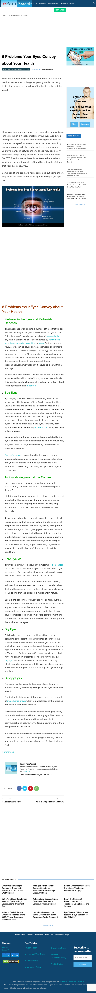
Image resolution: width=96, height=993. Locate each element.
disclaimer (26, 771)
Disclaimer (72, 982)
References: (8, 752)
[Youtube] (17, 955)
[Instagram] (8, 955)
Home (4, 16)
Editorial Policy (31, 960)
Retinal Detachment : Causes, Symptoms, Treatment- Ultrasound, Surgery (77, 888)
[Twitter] (24, 788)
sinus (41, 343)
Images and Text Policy (35, 954)
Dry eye (8, 660)
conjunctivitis (52, 336)
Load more (79, 204)
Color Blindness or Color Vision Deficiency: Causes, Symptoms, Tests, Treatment (45, 915)
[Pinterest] (30, 788)
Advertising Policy (59, 948)
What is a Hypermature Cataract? (50, 802)
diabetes (31, 386)
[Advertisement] (33, 35)
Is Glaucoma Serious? (11, 802)
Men (74, 124)
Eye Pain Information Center (17, 16)
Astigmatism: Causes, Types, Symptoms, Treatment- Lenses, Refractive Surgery (45, 901)
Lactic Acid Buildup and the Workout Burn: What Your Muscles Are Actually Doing (76, 196)
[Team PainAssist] (11, 769)
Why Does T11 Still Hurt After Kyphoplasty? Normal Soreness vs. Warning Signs (76, 146)
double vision (41, 427)
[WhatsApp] (36, 788)
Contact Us (5, 950)
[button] (94, 3)
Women (85, 124)
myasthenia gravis (16, 701)
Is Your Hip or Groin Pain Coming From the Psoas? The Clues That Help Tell (77, 185)
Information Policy (33, 967)
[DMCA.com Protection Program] (10, 962)
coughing (30, 343)
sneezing (20, 343)
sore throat (10, 343)
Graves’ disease (13, 455)
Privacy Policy (31, 948)
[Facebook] (19, 788)
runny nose (54, 340)
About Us (5, 947)
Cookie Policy (57, 964)
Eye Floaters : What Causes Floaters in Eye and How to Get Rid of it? (76, 915)
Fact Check (60, 10)
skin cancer (57, 565)
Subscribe (82, 964)
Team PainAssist (47, 69)
